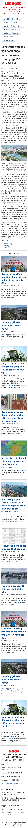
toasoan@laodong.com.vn (14, 783)
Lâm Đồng (4, 72)
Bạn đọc (20, 26)
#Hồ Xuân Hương (9, 248)
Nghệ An (4, 427)
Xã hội (13, 19)
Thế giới (5, 37)
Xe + (11, 37)
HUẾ (2, 598)
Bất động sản (7, 33)
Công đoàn (6, 29)
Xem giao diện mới (8, 40)
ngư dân (18, 602)
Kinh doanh (14, 22)
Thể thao (5, 22)
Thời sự (13, 26)
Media (19, 19)
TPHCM (19, 521)
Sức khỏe (16, 33)
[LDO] (14, 264)
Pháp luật (5, 26)
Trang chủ (6, 19)
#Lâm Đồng (8, 244)
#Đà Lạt (6, 246)
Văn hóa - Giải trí (17, 29)
